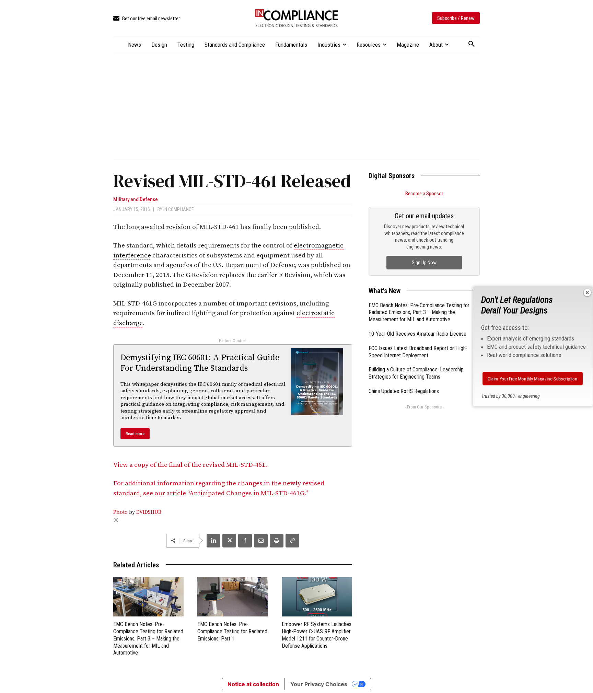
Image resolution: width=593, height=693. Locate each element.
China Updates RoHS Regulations (404, 391)
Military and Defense (135, 199)
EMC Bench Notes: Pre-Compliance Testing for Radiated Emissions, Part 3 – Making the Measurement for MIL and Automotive (148, 638)
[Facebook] (245, 540)
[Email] (261, 540)
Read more (135, 433)
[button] (471, 44)
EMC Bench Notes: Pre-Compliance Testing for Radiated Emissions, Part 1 (232, 631)
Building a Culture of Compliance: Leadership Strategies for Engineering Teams (416, 373)
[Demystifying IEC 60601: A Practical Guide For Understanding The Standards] (317, 381)
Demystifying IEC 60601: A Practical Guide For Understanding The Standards (199, 363)
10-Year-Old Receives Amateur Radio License (417, 334)
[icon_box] (146, 18)
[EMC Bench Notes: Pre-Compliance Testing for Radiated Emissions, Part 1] (232, 596)
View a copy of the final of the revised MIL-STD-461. (190, 465)
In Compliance (178, 209)
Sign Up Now (424, 262)
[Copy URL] (292, 540)
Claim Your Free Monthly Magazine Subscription (533, 378)
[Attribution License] (232, 520)
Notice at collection (253, 684)
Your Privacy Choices (318, 684)
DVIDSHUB (148, 512)
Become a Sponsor (424, 193)
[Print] (276, 540)
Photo (120, 512)
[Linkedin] (213, 540)
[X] (229, 540)
